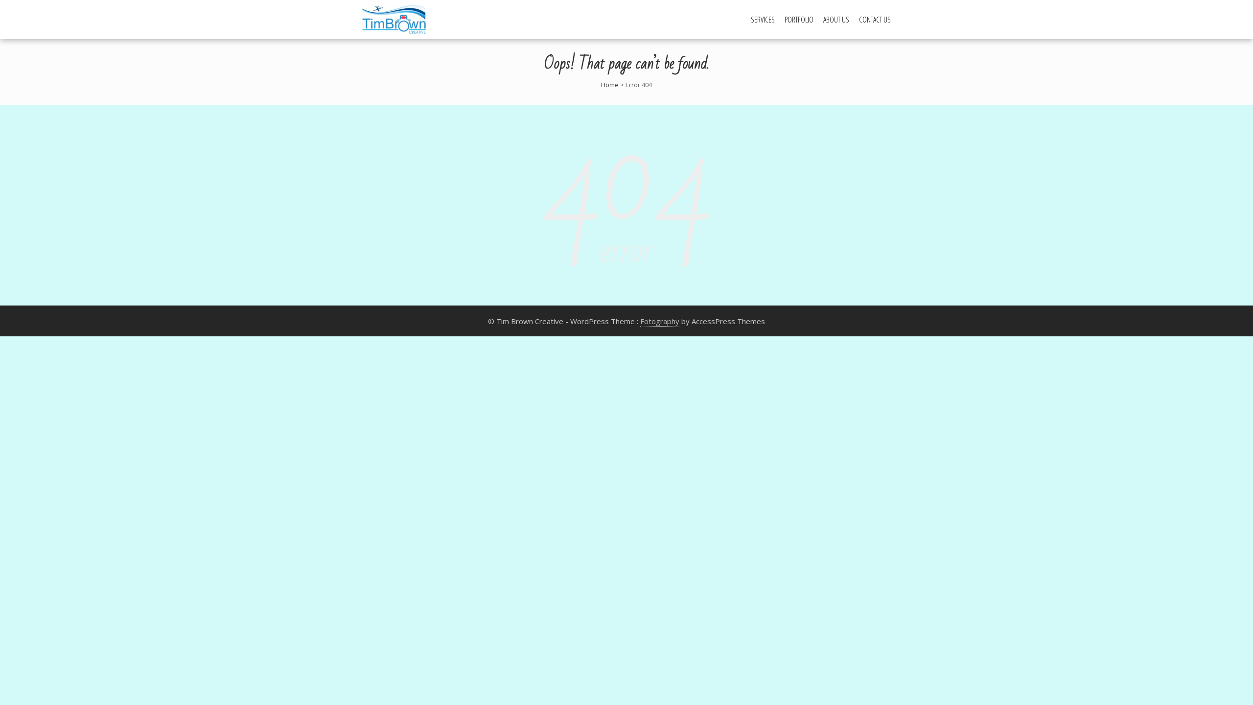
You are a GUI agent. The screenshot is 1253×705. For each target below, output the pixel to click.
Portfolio (799, 19)
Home (610, 84)
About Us (836, 19)
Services (763, 19)
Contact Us (875, 19)
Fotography (659, 321)
